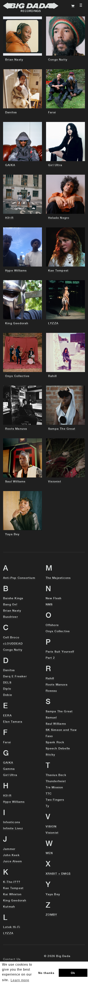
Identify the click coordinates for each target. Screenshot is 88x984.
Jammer (9, 849)
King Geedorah (14, 900)
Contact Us (11, 959)
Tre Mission (54, 787)
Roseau (51, 690)
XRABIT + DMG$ (58, 873)
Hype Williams (14, 801)
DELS (7, 682)
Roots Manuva (57, 684)
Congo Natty (12, 649)
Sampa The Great (59, 711)
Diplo (7, 688)
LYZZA (8, 933)
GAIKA (8, 762)
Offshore (52, 625)
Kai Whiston (12, 894)
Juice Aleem (12, 861)
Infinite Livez (13, 828)
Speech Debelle (58, 748)
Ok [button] (73, 973)
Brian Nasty (12, 610)
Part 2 (50, 657)
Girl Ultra (10, 775)
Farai (7, 742)
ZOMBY (51, 914)
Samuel (51, 717)
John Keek (11, 855)
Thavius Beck (56, 775)
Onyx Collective (58, 631)
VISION (51, 826)
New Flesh (54, 598)
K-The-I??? (11, 882)
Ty (47, 806)
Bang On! (10, 604)
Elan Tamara (12, 721)
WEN (49, 853)
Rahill (50, 678)
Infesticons (11, 822)
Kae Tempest (13, 888)
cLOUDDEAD (13, 643)
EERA (7, 715)
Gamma (9, 769)
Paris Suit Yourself (60, 651)
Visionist (52, 832)
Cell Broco (11, 637)
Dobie (7, 695)
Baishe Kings (13, 598)
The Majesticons (58, 578)
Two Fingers (55, 799)
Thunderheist (56, 781)
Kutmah (9, 906)
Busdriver (10, 616)
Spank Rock (55, 742)
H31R (7, 795)
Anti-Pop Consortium (19, 578)
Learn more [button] (20, 980)
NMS (49, 604)
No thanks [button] (46, 973)
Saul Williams (56, 723)
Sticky (50, 754)
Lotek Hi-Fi (11, 927)
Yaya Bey (53, 894)
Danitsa (9, 670)
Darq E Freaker (15, 676)
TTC (49, 793)
